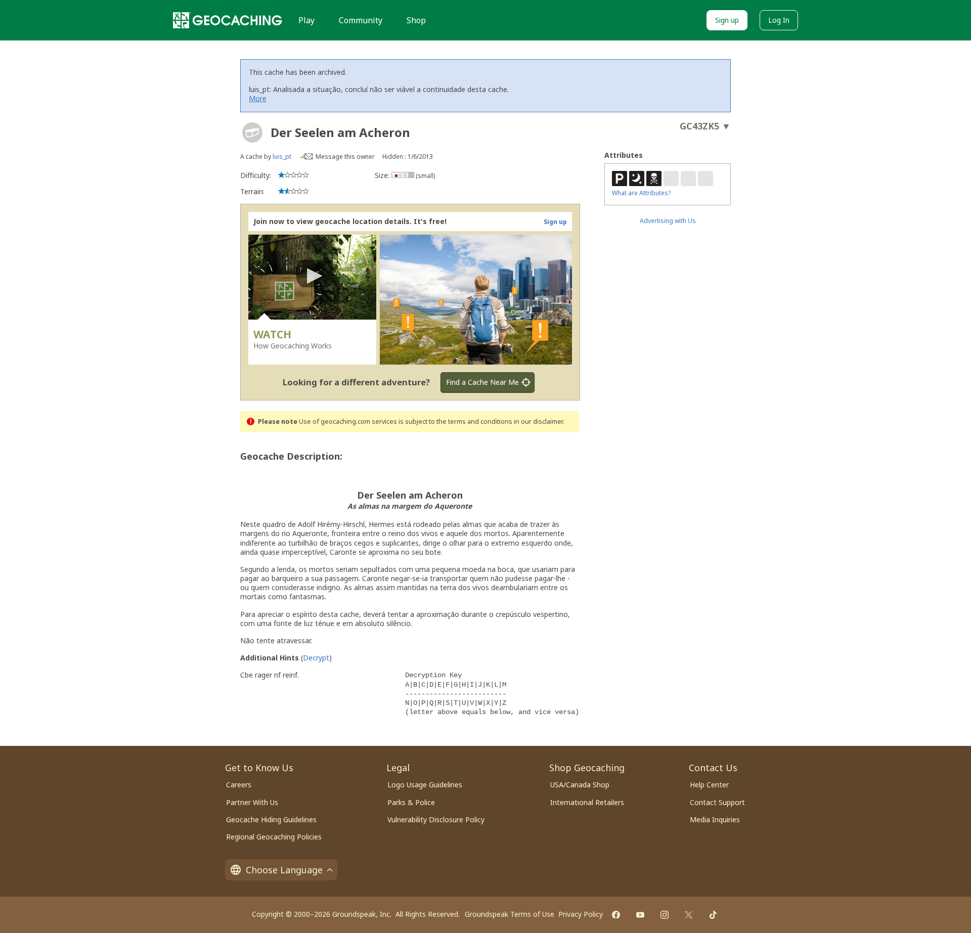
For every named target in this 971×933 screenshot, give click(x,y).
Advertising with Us (668, 220)
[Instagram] (664, 915)
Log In (778, 20)
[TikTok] (713, 915)
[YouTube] (640, 915)
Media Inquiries (715, 819)
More (258, 98)
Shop (416, 20)
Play (306, 20)
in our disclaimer (538, 421)
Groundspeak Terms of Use (509, 914)
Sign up (727, 20)
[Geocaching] (227, 20)
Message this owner (345, 156)
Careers (238, 784)
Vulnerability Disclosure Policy (435, 819)
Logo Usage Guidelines (424, 784)
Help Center (709, 784)
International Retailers (587, 802)
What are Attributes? (641, 193)
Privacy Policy (580, 914)
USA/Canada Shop (579, 784)
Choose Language (284, 870)
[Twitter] (689, 915)
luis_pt (282, 156)
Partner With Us (252, 802)
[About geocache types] (252, 132)
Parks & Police (411, 802)
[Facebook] (616, 915)
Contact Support (717, 802)
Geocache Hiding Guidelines (271, 819)
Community (360, 20)
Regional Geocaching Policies (274, 836)
